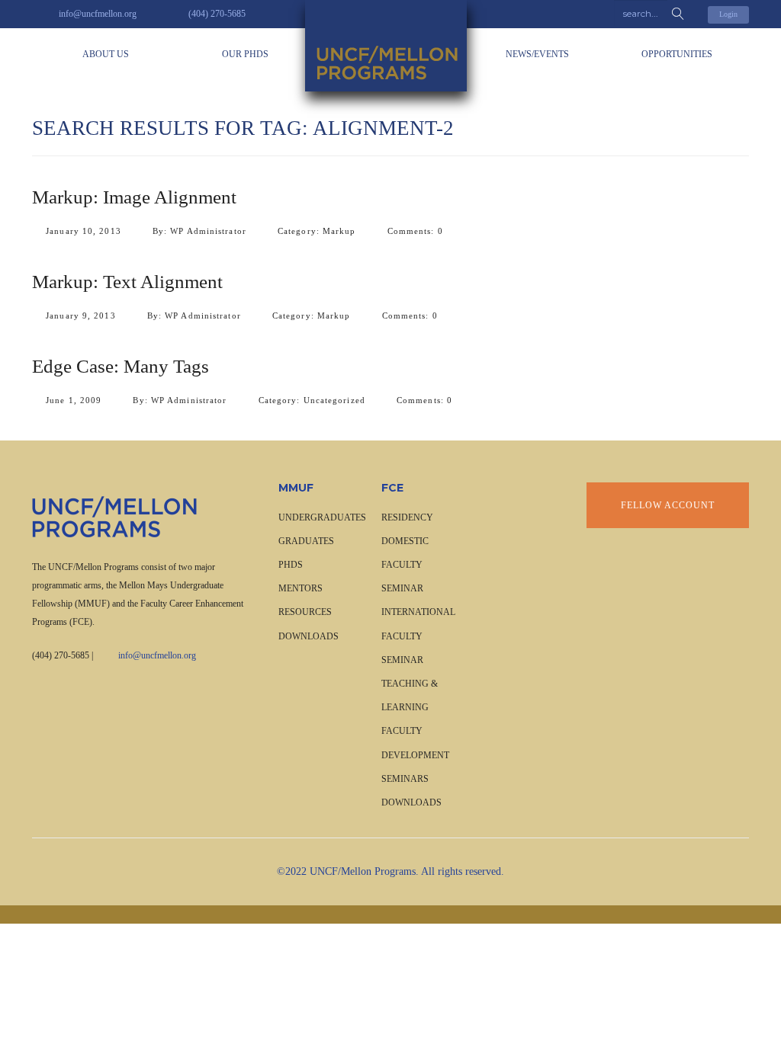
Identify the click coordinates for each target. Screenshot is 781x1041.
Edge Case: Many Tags (120, 366)
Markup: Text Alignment (127, 281)
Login (728, 14)
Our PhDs (245, 54)
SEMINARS (405, 779)
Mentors (300, 588)
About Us (105, 54)
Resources (305, 612)
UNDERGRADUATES (322, 517)
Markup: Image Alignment (134, 197)
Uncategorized (334, 400)
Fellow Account (668, 505)
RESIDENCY (407, 517)
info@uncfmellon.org (157, 655)
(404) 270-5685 (60, 655)
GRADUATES (306, 541)
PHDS (290, 564)
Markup (339, 230)
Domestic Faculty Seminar (405, 565)
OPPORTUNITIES (676, 54)
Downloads (308, 636)
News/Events (537, 54)
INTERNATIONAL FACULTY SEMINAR (418, 636)
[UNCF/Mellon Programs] (390, 45)
